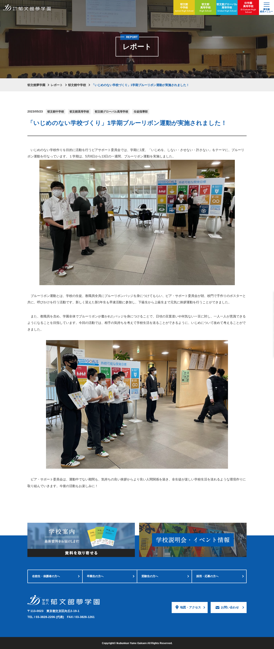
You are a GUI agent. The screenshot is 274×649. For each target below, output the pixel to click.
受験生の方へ (149, 576)
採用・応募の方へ (207, 576)
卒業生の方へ (95, 576)
